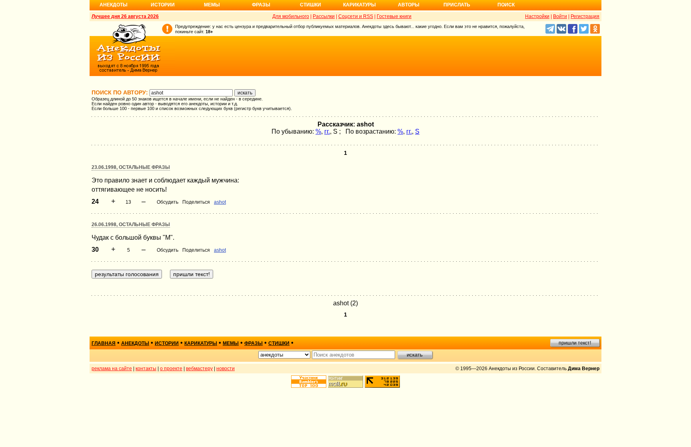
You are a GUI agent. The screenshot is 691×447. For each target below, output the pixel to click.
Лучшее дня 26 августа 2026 (125, 16)
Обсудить (167, 202)
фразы (253, 343)
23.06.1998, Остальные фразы (131, 167)
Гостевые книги (394, 16)
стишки (279, 343)
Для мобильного (290, 16)
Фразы (261, 5)
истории (167, 343)
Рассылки (324, 16)
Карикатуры (359, 5)
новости (225, 368)
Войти (560, 16)
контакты (146, 368)
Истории (163, 5)
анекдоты (135, 343)
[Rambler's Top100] (308, 381)
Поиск (506, 5)
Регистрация (585, 16)
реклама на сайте (112, 368)
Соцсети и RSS (355, 16)
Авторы (408, 5)
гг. (327, 131)
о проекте (171, 368)
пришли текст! (575, 343)
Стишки (310, 5)
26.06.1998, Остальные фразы (131, 224)
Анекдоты (114, 5)
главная (104, 343)
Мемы (212, 5)
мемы (231, 343)
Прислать (456, 5)
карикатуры (200, 343)
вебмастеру (199, 368)
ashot (220, 202)
